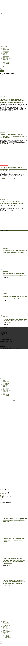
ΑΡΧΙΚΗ (5, 48)
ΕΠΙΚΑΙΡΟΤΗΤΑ (4, 199)
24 (0, 497)
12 (3, 494)
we (3, 66)
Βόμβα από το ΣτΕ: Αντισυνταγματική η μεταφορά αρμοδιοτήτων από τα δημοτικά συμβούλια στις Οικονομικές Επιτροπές (12, 101)
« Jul (1, 500)
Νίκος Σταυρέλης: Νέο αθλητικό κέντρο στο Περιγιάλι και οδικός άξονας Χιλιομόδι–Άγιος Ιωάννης (15, 321)
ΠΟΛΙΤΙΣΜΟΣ (6, 51)
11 (2, 494)
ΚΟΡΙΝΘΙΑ (2, 96)
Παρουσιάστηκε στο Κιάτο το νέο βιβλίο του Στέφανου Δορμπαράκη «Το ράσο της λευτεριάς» (15, 520)
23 (10, 495)
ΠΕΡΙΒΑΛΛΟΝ (6, 49)
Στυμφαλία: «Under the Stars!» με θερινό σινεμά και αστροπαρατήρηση (15, 297)
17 (0, 495)
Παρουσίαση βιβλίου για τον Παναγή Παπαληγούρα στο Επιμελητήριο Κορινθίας (13, 540)
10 (0, 494)
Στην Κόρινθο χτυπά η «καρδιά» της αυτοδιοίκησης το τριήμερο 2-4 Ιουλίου (11, 202)
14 (6, 494)
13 (5, 494)
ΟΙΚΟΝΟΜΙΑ (6, 56)
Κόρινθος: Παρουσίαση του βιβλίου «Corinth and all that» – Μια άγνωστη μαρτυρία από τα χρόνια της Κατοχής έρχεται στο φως (14, 561)
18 (2, 495)
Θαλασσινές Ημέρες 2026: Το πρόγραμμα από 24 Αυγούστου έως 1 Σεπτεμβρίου (15, 251)
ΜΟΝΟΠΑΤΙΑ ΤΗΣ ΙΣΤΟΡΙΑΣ (9, 58)
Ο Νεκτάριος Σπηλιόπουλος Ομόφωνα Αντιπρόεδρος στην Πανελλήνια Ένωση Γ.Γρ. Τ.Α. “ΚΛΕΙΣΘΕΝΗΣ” (13, 136)
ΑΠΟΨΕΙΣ (5, 54)
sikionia (3, 111)
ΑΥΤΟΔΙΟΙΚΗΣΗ (6, 52)
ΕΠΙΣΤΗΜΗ (5, 57)
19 (3, 495)
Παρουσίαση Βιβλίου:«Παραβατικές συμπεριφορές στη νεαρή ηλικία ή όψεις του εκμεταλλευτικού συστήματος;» (14, 582)
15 (8, 494)
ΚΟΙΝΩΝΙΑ (5, 248)
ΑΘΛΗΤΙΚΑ (5, 59)
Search (2, 71)
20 (5, 495)
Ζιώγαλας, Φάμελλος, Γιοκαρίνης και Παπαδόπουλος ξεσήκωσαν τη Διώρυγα (14, 274)
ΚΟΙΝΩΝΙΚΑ (5, 53)
